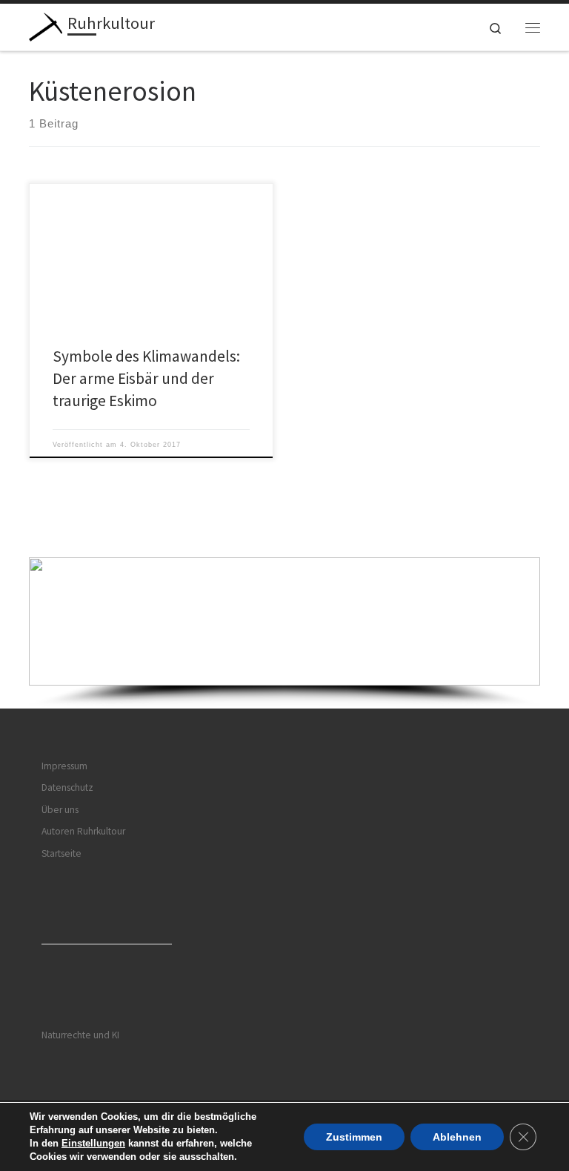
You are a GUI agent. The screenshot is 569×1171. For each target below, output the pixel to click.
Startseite (61, 853)
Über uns (60, 809)
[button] (284, 621)
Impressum (64, 766)
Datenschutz (67, 787)
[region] (284, 632)
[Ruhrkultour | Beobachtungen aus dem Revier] (45, 25)
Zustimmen (354, 1137)
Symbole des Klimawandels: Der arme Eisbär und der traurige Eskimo (146, 378)
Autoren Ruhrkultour (83, 831)
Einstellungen (93, 1143)
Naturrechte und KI (80, 1035)
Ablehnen (457, 1137)
